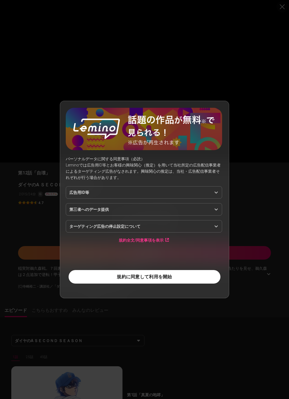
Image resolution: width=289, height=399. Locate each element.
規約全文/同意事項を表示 (141, 240)
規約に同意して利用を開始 (144, 276)
